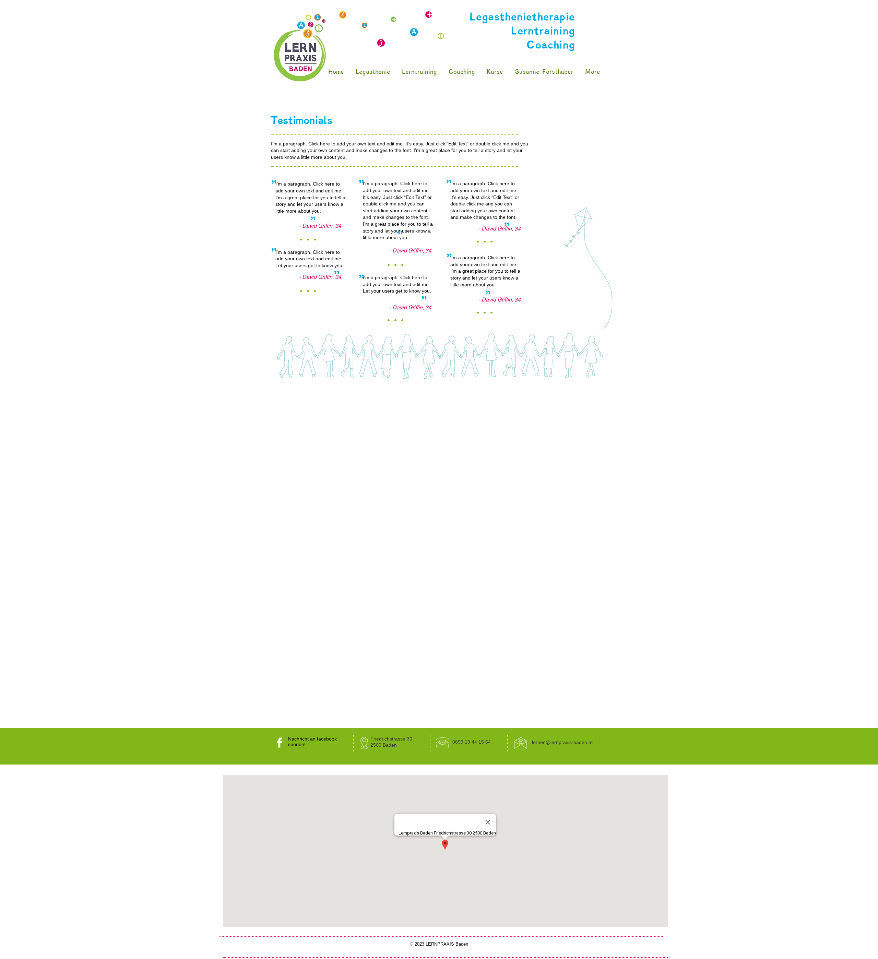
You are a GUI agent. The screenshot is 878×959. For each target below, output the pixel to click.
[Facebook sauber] (279, 742)
